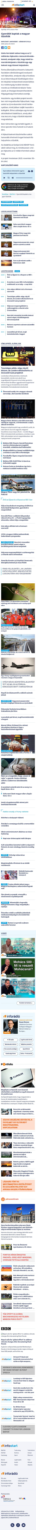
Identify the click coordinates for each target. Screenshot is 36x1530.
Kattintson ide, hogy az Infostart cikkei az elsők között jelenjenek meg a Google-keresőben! (18, 186)
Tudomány (17, 1450)
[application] (18, 178)
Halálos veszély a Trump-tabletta (15, 812)
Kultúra (16, 1453)
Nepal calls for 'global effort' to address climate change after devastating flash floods (16, 1342)
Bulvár (3, 1460)
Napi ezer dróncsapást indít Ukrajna (17, 838)
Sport (16, 1455)
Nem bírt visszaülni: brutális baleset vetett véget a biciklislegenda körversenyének (15, 544)
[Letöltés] (29, 171)
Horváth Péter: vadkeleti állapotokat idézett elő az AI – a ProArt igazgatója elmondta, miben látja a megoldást (15, 518)
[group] (13, 178)
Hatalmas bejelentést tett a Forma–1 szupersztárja (16, 754)
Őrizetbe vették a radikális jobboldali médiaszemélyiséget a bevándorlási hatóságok (15, 915)
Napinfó (3, 1465)
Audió (16, 1462)
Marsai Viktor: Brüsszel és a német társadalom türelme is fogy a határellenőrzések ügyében (14, 727)
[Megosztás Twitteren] (5, 47)
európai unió (18, 202)
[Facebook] (18, 1525)
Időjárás (30, 1465)
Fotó (29, 1460)
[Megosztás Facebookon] (2, 47)
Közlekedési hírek (6, 1481)
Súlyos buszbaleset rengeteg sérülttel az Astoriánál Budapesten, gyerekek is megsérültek (17, 508)
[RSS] (12, 1525)
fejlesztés (23, 205)
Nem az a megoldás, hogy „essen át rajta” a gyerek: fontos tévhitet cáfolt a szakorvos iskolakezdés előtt (15, 779)
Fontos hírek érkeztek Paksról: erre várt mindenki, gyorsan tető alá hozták (17, 1257)
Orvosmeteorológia (7, 1483)
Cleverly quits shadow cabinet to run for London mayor (16, 1429)
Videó (16, 1465)
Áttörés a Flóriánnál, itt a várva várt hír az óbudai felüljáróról (15, 653)
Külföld (3, 1453)
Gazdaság (4, 1455)
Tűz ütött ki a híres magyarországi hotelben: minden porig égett (16, 1316)
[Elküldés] (8, 47)
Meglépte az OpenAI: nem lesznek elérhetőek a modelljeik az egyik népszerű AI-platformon (17, 1092)
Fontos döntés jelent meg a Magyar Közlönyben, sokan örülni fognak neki (17, 886)
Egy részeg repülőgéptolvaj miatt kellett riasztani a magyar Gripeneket (15, 677)
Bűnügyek (4, 1462)
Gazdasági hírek (5, 1486)
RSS (7, 1517)
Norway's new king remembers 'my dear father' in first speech (18, 1370)
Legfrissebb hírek (23, 1478)
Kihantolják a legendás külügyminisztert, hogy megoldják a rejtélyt (15, 905)
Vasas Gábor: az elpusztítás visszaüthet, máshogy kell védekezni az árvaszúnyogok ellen (16, 603)
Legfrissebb (17, 1460)
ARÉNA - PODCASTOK (8, 1)
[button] (4, 178)
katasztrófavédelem (9, 205)
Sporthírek (21, 1483)
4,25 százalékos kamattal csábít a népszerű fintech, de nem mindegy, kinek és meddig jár (17, 847)
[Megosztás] (32, 171)
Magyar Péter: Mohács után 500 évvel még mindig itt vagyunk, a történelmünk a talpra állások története (17, 423)
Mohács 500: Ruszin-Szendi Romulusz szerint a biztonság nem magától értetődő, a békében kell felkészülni (18, 445)
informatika (6, 202)
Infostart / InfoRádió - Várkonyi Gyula (16, 42)
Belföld (12, 194)
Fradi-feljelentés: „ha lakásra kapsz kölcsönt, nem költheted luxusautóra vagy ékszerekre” (16, 571)
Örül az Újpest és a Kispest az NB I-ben (17, 500)
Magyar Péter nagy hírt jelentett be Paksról (15, 493)
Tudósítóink (31, 1450)
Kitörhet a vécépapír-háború (12, 818)
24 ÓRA (17, 271)
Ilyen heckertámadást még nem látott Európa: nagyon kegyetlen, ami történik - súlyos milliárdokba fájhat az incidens (17, 1227)
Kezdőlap (5, 194)
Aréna (20, 1486)
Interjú (30, 1453)
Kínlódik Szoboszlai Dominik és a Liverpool (26, 873)
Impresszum (15, 1513)
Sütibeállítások (14, 1517)
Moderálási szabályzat (16, 1515)
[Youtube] (23, 1525)
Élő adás (11, 1040)
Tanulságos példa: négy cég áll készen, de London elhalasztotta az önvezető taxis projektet (16, 370)
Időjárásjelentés (22, 1481)
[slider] (24, 178)
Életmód (30, 1455)
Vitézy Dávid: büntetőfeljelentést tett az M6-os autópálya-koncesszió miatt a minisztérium (18, 684)
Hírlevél (30, 1462)
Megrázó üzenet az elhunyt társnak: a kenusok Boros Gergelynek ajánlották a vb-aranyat (16, 629)
